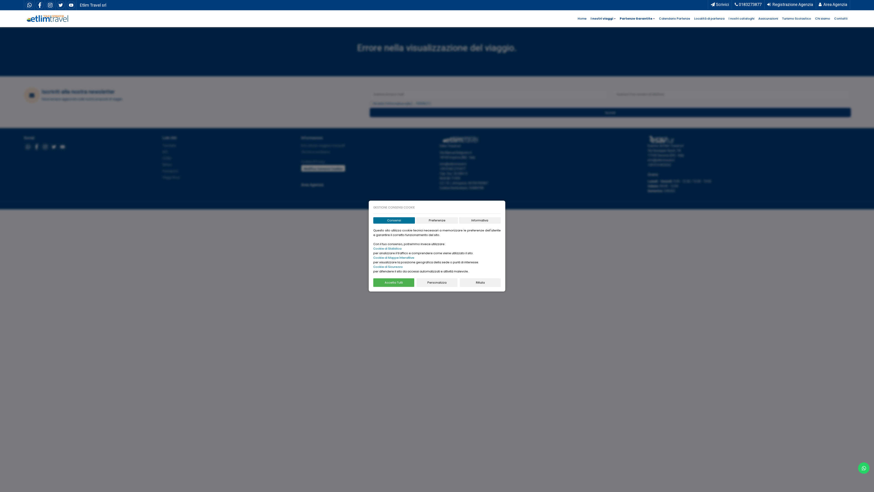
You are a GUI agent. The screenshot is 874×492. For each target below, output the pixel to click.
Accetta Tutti (394, 282)
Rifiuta (480, 282)
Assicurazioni (768, 18)
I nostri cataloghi (741, 18)
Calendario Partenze (674, 18)
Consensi (394, 220)
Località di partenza (709, 18)
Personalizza (437, 282)
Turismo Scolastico (796, 18)
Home (582, 18)
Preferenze (437, 220)
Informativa (479, 220)
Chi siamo (822, 18)
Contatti (840, 18)
